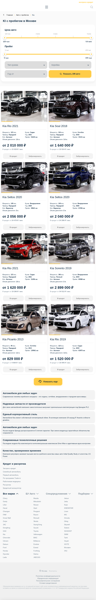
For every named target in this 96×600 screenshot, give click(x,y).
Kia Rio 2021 (10, 126)
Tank (66, 538)
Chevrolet (6, 538)
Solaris (66, 528)
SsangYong (37, 524)
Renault (36, 518)
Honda (5, 551)
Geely (5, 501)
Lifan (5, 505)
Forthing (36, 551)
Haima (35, 554)
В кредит (13, 156)
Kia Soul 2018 (58, 126)
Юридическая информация (48, 578)
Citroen (5, 541)
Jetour (66, 498)
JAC (4, 524)
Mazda (36, 498)
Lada (5, 557)
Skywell (67, 524)
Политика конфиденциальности (48, 576)
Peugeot (36, 511)
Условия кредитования (48, 583)
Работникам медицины (12, 481)
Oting (66, 521)
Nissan (36, 505)
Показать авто (71, 74)
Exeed (35, 547)
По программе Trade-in (12, 478)
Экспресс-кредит (86, 2)
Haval (5, 508)
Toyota (35, 531)
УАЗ (65, 551)
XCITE (66, 544)
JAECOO (36, 557)
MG (65, 515)
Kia (4, 534)
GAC (4, 531)
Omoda (67, 518)
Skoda (35, 521)
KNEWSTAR (68, 508)
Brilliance (36, 541)
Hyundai (6, 554)
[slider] (4, 37)
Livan (66, 511)
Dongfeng (6, 528)
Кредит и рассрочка (14, 464)
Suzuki (35, 528)
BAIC (35, 538)
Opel (35, 508)
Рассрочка (7, 485)
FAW (4, 515)
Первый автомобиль (10, 475)
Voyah (66, 541)
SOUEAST (68, 531)
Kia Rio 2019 (58, 339)
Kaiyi (66, 505)
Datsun (5, 544)
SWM (66, 534)
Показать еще (50, 381)
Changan (6, 511)
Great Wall (7, 518)
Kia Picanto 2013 (12, 339)
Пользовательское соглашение (48, 581)
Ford (4, 547)
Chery (5, 498)
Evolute (36, 544)
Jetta (66, 501)
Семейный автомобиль (12, 472)
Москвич (67, 547)
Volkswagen (37, 534)
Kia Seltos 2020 (12, 197)
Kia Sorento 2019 (60, 268)
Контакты (53, 571)
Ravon (35, 515)
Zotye (5, 521)
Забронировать (35, 156)
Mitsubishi (37, 501)
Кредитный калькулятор (12, 488)
